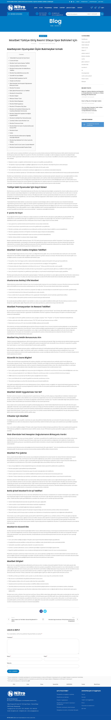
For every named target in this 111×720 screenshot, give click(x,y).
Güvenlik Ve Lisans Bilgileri (16, 75)
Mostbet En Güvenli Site (16, 93)
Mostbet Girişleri (14, 95)
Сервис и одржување (62, 700)
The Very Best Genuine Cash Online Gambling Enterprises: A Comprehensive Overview (92, 109)
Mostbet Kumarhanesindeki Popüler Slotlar (21, 147)
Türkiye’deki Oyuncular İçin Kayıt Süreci (20, 58)
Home (51, 25)
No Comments (91, 97)
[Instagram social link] (74, 2)
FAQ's (83, 702)
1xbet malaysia (85, 44)
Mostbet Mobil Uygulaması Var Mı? (18, 78)
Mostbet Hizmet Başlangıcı (16, 101)
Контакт (84, 697)
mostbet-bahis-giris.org (13, 198)
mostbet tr (58, 25)
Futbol (11, 133)
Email (45, 656)
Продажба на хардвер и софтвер (65, 694)
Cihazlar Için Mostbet (15, 80)
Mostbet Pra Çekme (15, 88)
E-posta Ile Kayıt (14, 60)
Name (9, 656)
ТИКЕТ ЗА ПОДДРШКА (87, 700)
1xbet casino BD (86, 42)
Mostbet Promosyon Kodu (16, 123)
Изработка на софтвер (63, 697)
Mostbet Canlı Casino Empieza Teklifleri (20, 63)
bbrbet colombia (86, 56)
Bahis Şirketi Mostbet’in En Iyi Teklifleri (20, 90)
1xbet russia (85, 47)
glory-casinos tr (85, 61)
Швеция (84, 81)
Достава (84, 708)
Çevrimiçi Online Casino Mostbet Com (19, 120)
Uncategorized (85, 73)
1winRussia (84, 39)
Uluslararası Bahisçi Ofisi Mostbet (18, 65)
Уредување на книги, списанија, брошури (67, 710)
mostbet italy (85, 64)
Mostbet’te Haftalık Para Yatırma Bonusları (20, 118)
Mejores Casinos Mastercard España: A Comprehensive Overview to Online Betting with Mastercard (93, 93)
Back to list (43, 619)
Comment (10, 637)
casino (83, 59)
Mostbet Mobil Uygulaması (16, 103)
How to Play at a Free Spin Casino (91, 101)
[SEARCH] (102, 14)
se (82, 70)
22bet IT (84, 50)
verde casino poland (87, 76)
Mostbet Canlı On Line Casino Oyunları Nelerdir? (22, 144)
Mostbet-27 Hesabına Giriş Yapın (18, 106)
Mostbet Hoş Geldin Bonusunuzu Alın (19, 73)
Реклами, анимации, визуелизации (66, 707)
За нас (83, 694)
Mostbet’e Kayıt (14, 130)
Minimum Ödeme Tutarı (16, 98)
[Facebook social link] (70, 2)
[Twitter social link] (72, 2)
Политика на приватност (88, 705)
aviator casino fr (86, 53)
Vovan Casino (85, 78)
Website (9, 663)
